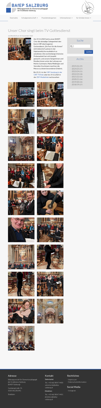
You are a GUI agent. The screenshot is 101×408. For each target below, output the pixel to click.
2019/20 (75, 82)
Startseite (14, 18)
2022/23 (75, 74)
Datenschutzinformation (77, 382)
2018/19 (75, 84)
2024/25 (75, 69)
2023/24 (75, 71)
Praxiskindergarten (49, 18)
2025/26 (75, 66)
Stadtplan (11, 394)
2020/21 (75, 79)
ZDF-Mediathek (43, 77)
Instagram (72, 391)
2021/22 (75, 76)
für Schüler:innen (83, 18)
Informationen (65, 18)
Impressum (72, 379)
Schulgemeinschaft (29, 18)
